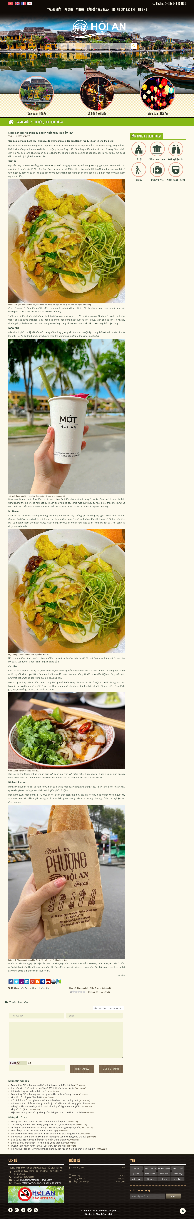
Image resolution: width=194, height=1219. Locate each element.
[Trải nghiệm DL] (176, 151)
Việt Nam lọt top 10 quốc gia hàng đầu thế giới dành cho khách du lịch (47, 1112)
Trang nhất (54, 9)
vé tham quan (164, 1168)
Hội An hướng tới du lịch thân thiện (29, 1091)
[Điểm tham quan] (157, 151)
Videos (80, 9)
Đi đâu (138, 179)
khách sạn (136, 1179)
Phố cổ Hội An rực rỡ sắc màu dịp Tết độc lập (34, 1130)
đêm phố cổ (150, 1173)
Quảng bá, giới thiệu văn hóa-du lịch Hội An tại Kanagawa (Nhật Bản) (46, 1127)
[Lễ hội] (139, 151)
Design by (98, 1214)
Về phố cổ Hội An (19, 1109)
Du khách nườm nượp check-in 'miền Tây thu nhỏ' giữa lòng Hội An (45, 1133)
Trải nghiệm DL (176, 159)
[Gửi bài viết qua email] (48, 981)
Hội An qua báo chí (123, 9)
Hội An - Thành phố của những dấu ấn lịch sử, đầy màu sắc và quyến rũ (47, 1103)
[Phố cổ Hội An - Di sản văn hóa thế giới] (97, 28)
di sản (164, 1179)
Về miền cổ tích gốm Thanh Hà (26, 1097)
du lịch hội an (150, 1168)
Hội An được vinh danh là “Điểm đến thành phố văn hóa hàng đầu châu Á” (49, 1136)
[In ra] (53, 981)
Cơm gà (12, 308)
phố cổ (136, 1173)
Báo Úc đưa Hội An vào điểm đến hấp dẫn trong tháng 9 (39, 1139)
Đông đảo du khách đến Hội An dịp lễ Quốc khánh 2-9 (38, 1142)
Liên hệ (142, 9)
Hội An (11, 145)
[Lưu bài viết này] (58, 981)
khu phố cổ (177, 1168)
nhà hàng (150, 1179)
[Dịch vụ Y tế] (157, 172)
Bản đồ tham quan (98, 9)
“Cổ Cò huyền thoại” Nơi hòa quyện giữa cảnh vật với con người (43, 1124)
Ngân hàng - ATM (176, 179)
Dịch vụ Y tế (157, 179)
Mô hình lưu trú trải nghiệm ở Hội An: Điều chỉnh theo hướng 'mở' (44, 1100)
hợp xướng (178, 1173)
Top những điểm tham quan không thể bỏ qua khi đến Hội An (42, 1085)
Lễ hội (139, 159)
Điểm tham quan (157, 159)
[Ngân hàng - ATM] (175, 172)
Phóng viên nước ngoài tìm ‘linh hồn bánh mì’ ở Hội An (38, 1121)
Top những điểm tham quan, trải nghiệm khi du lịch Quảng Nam (44, 1094)
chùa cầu (164, 1173)
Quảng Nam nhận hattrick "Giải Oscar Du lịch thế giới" (39, 1145)
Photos (68, 9)
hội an (136, 1168)
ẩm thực (177, 1179)
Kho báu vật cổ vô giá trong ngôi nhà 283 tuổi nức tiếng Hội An (42, 1088)
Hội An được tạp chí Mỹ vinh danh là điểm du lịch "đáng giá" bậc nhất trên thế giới (53, 1148)
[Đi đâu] (138, 172)
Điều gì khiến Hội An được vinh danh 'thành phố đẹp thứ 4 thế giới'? (45, 1106)
